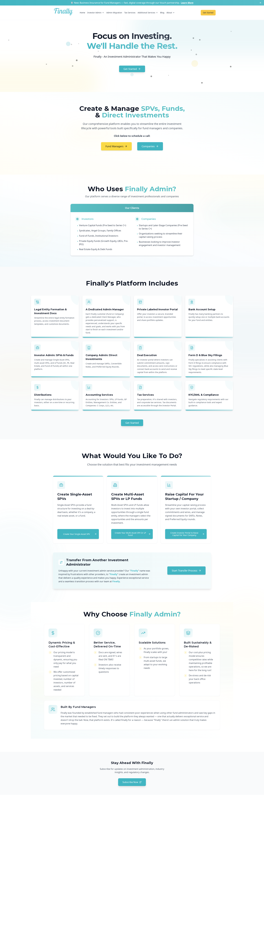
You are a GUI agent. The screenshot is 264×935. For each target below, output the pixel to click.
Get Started (130, 69)
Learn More (187, 2)
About (169, 12)
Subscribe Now (130, 782)
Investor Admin (94, 12)
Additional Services (146, 12)
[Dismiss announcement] (260, 3)
